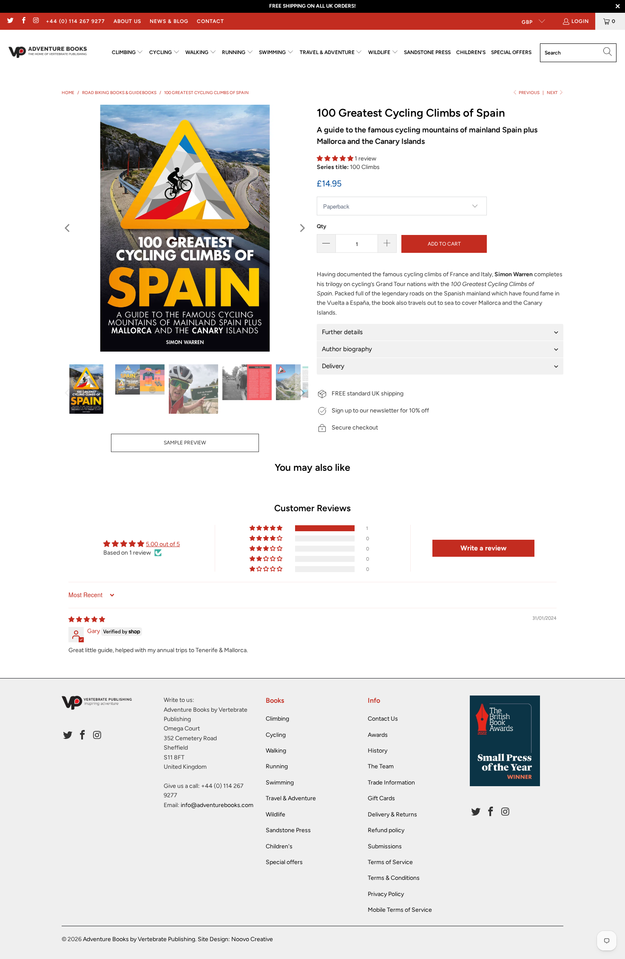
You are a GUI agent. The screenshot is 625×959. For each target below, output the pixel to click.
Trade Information (391, 782)
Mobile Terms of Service (400, 909)
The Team (381, 766)
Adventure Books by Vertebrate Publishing (139, 939)
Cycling (276, 735)
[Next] (302, 228)
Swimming (280, 782)
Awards (378, 735)
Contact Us (383, 718)
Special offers (284, 862)
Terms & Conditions (394, 878)
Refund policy (386, 830)
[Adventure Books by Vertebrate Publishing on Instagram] (36, 21)
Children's (279, 846)
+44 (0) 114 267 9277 (75, 21)
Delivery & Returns (392, 814)
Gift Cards (381, 798)
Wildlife (275, 814)
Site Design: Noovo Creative (235, 939)
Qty (321, 226)
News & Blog (169, 21)
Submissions (385, 846)
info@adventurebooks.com (217, 805)
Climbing (277, 718)
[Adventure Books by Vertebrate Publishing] (48, 52)
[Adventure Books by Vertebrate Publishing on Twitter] (10, 21)
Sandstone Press (288, 830)
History (377, 750)
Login (580, 21)
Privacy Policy (386, 894)
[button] (128, 53)
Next (553, 92)
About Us (127, 21)
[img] (86, 619)
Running (277, 766)
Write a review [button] (483, 548)
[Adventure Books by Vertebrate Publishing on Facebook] (22, 21)
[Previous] (68, 228)
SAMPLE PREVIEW (185, 443)
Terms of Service (390, 862)
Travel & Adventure (291, 798)
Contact (210, 21)
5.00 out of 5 (163, 544)
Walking (276, 750)
